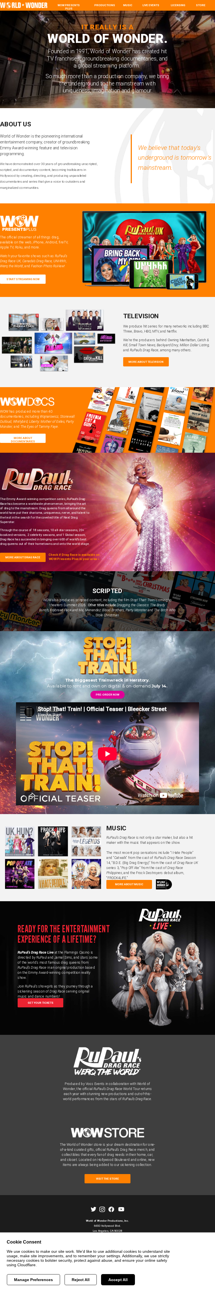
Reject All (81, 1279)
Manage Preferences (33, 1279)
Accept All (118, 1279)
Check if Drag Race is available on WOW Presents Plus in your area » (74, 557)
